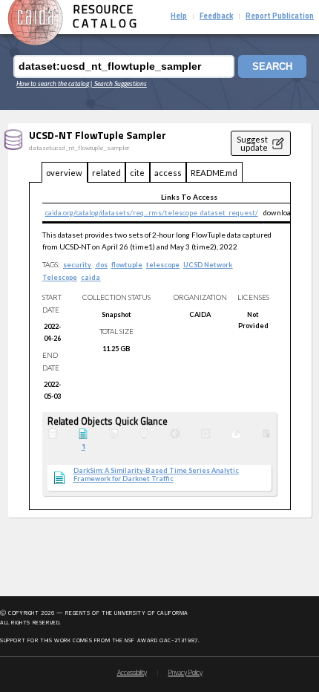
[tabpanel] (160, 346)
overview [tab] (64, 172)
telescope (163, 265)
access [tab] (168, 172)
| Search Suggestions (119, 83)
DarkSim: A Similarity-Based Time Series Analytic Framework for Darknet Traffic (156, 475)
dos (102, 265)
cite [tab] (137, 172)
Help (179, 17)
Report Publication (280, 17)
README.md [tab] (214, 172)
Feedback (216, 17)
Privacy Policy (185, 673)
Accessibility (132, 673)
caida (90, 277)
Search (272, 66)
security (77, 265)
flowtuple (126, 265)
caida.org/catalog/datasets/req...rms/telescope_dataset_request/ (151, 212)
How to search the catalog (52, 83)
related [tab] (106, 172)
